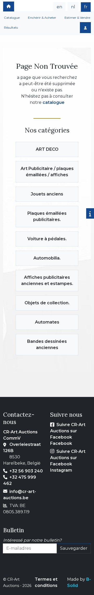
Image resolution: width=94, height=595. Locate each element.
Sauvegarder (73, 548)
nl (73, 6)
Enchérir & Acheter (42, 18)
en (59, 6)
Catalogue (12, 18)
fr (85, 6)
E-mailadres (15, 556)
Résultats (11, 27)
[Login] (85, 27)
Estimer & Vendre (77, 18)
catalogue (53, 102)
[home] (8, 6)
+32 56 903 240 (26, 471)
